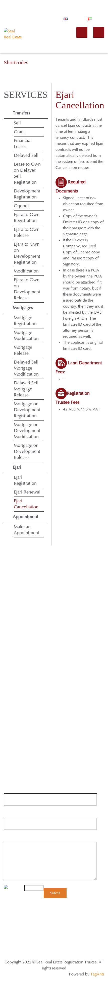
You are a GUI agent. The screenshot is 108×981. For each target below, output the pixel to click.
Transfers (21, 113)
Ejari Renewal (27, 492)
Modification (26, 271)
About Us (44, 916)
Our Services (67, 916)
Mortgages (23, 308)
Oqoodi (21, 206)
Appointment (25, 517)
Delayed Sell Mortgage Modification (26, 368)
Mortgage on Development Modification (27, 431)
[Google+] (26, 674)
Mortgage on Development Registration (27, 410)
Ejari (17, 467)
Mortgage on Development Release (27, 451)
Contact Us (94, 922)
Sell (17, 123)
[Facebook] (7, 674)
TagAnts (97, 974)
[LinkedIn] (36, 674)
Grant (19, 132)
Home (26, 916)
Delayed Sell (26, 155)
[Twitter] (17, 674)
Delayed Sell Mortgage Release (26, 389)
